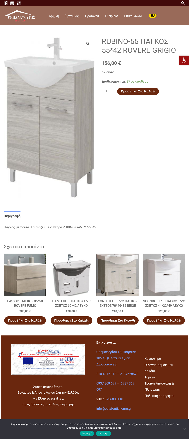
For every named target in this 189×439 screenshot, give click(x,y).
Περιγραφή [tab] (12, 216)
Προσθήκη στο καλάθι (138, 91)
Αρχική (54, 16)
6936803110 (114, 399)
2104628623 (129, 374)
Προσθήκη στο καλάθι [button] (25, 320)
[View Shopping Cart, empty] (152, 15)
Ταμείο (150, 377)
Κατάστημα (153, 358)
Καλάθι (150, 371)
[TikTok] (19, 3)
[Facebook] (6, 3)
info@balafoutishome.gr (114, 408)
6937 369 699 (106, 383)
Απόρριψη (103, 433)
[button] (184, 60)
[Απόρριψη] (184, 429)
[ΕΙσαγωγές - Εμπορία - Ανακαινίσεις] (19, 15)
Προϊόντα (92, 16)
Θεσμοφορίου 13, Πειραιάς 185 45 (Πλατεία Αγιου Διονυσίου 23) (116, 358)
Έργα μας (72, 16)
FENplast (111, 16)
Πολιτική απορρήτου (160, 396)
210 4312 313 (106, 374)
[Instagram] (12, 3)
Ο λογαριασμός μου (159, 365)
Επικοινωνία (133, 16)
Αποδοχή (87, 433)
